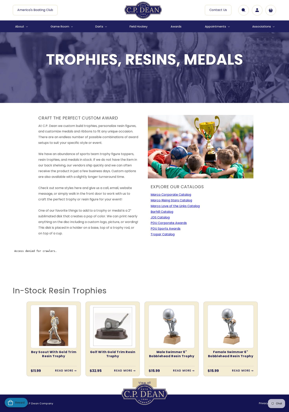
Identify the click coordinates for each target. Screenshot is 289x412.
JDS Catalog (160, 217)
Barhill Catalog (162, 211)
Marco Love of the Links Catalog (175, 206)
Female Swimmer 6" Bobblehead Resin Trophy (230, 354)
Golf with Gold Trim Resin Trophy (112, 354)
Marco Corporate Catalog (171, 194)
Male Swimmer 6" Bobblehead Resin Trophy (171, 354)
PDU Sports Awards (165, 228)
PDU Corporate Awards (169, 223)
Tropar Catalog (163, 234)
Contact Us (218, 10)
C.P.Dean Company (39, 403)
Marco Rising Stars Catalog (171, 200)
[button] (21, 26)
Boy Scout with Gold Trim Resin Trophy (53, 354)
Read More (64, 370)
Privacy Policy (267, 403)
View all (144, 383)
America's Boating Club (35, 10)
